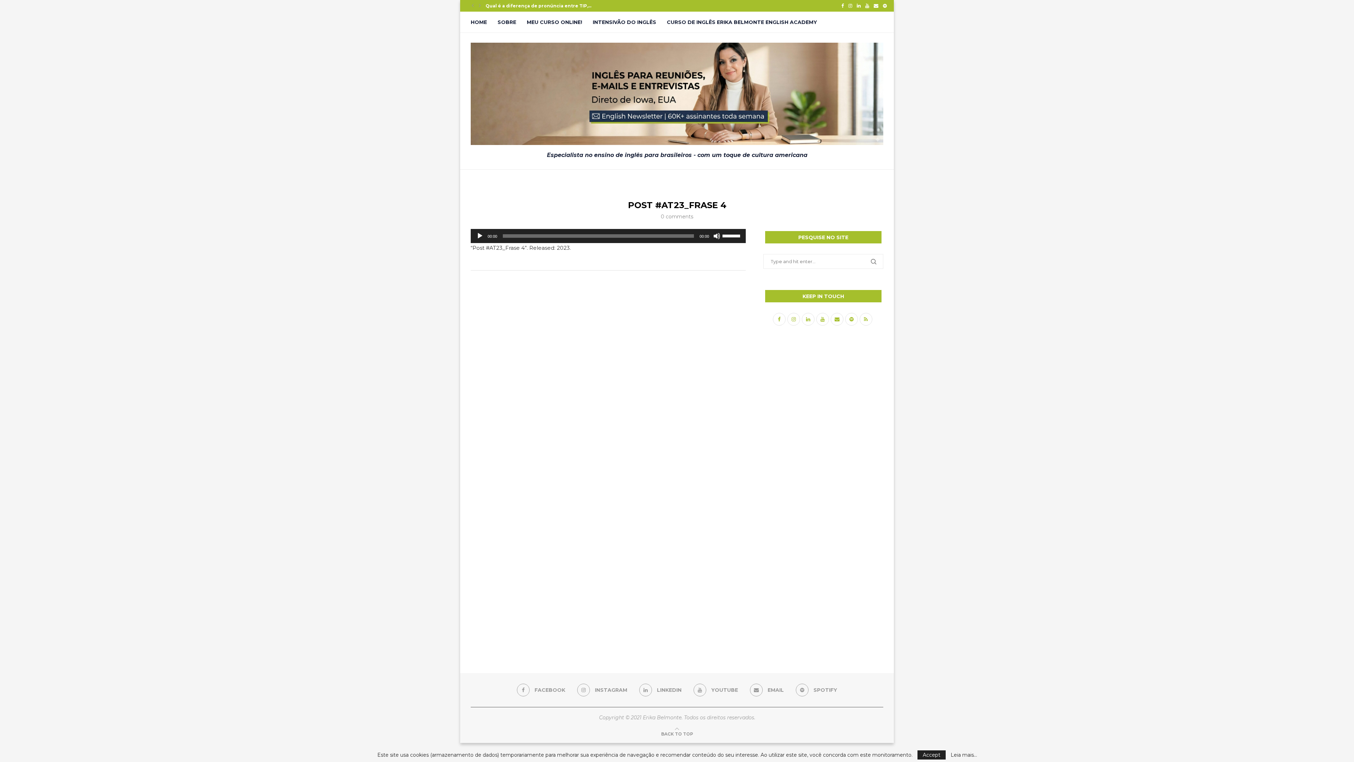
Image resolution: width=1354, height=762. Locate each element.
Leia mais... (964, 754)
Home (479, 22)
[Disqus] (608, 369)
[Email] (876, 5)
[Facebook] (842, 5)
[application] (608, 236)
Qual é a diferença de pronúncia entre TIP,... (538, 5)
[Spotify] (885, 5)
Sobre (507, 22)
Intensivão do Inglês (624, 22)
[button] (473, 5)
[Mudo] (716, 236)
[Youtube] (867, 5)
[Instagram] (850, 5)
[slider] (732, 235)
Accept (931, 755)
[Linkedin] (859, 5)
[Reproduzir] (479, 236)
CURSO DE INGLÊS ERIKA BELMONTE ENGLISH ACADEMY (742, 22)
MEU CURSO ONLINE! (554, 22)
